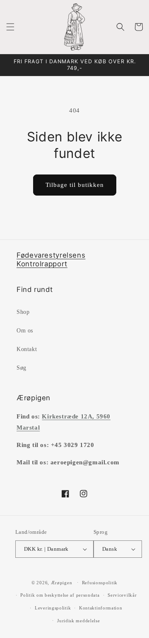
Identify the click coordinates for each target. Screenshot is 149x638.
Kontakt (27, 349)
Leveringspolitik (53, 607)
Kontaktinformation (101, 607)
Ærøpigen (61, 582)
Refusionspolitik (100, 582)
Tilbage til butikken (75, 185)
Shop (23, 312)
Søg (21, 368)
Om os (25, 330)
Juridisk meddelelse (78, 620)
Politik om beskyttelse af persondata (59, 595)
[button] (10, 27)
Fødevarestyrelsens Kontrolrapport (51, 259)
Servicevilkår (122, 595)
